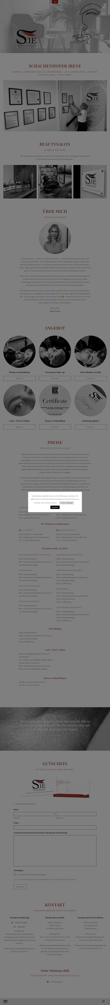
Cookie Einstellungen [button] (66, 503)
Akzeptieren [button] (55, 507)
